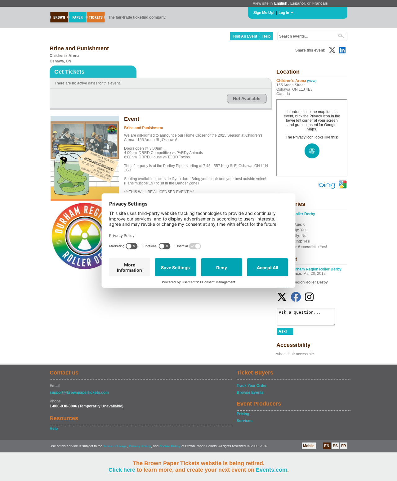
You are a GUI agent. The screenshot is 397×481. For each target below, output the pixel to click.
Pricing (243, 414)
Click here (122, 470)
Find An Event (245, 36)
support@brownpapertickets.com (79, 392)
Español (297, 3)
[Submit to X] (332, 50)
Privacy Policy (140, 446)
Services (244, 421)
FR (343, 446)
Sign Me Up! (263, 13)
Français (320, 3)
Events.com (271, 470)
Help (266, 36)
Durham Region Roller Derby (316, 269)
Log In (284, 13)
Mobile (308, 446)
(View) (311, 81)
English (280, 3)
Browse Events (250, 392)
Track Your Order (252, 385)
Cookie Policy (170, 446)
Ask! (283, 331)
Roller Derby (304, 214)
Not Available (247, 98)
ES (335, 446)
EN (326, 446)
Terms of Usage (115, 446)
